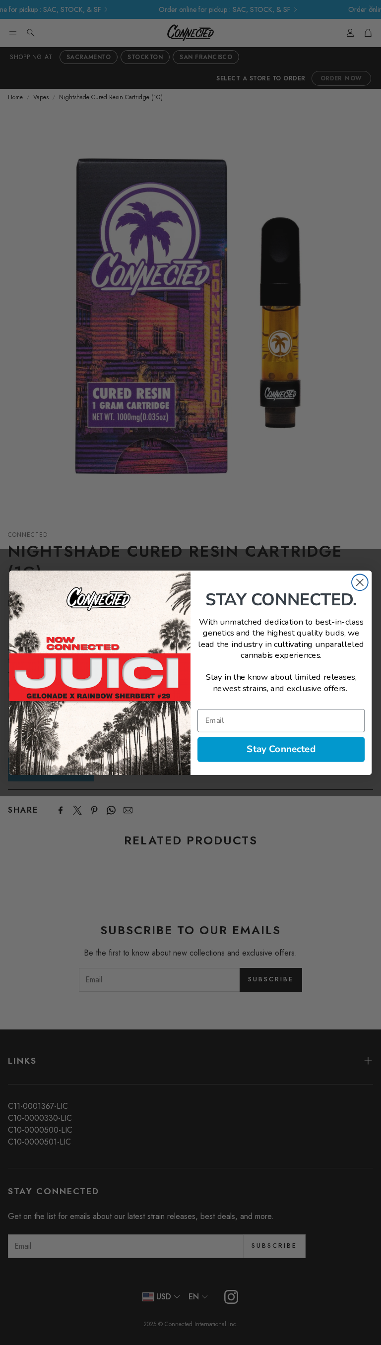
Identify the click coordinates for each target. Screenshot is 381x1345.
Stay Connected (281, 748)
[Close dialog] (360, 582)
